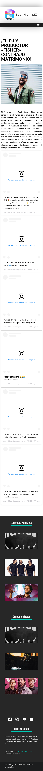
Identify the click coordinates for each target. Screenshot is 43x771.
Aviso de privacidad (12, 754)
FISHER (29, 212)
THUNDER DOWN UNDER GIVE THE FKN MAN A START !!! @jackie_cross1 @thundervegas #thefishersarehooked (21, 494)
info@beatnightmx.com (24, 751)
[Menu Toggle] (38, 25)
